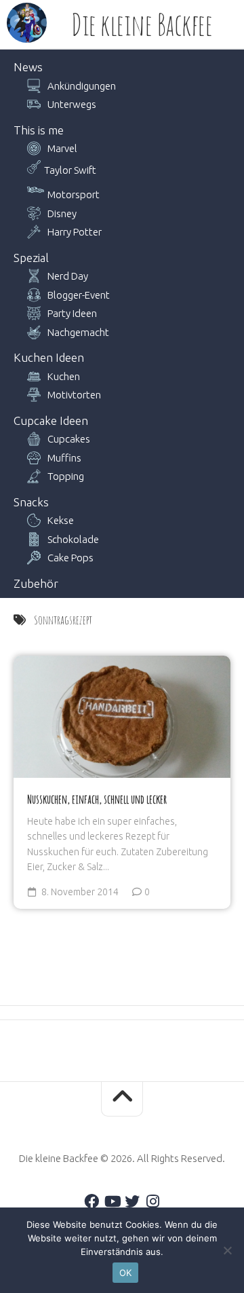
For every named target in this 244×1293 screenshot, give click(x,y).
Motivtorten (74, 394)
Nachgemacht (78, 332)
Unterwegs (71, 104)
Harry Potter (74, 232)
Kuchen (63, 376)
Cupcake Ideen (51, 420)
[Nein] (227, 1250)
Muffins (64, 458)
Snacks (31, 501)
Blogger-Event (78, 295)
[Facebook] (91, 1201)
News (28, 66)
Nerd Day (67, 276)
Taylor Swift (70, 170)
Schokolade (73, 539)
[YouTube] (111, 1201)
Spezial (31, 257)
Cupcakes (68, 439)
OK (125, 1272)
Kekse (60, 520)
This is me (39, 130)
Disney (62, 213)
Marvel (62, 148)
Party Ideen (72, 313)
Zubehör (36, 583)
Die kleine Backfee (141, 24)
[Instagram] (152, 1201)
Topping (65, 476)
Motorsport (73, 194)
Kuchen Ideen (49, 357)
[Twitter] (132, 1201)
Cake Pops (70, 557)
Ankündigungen (81, 86)
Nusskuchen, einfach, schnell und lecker (97, 798)
